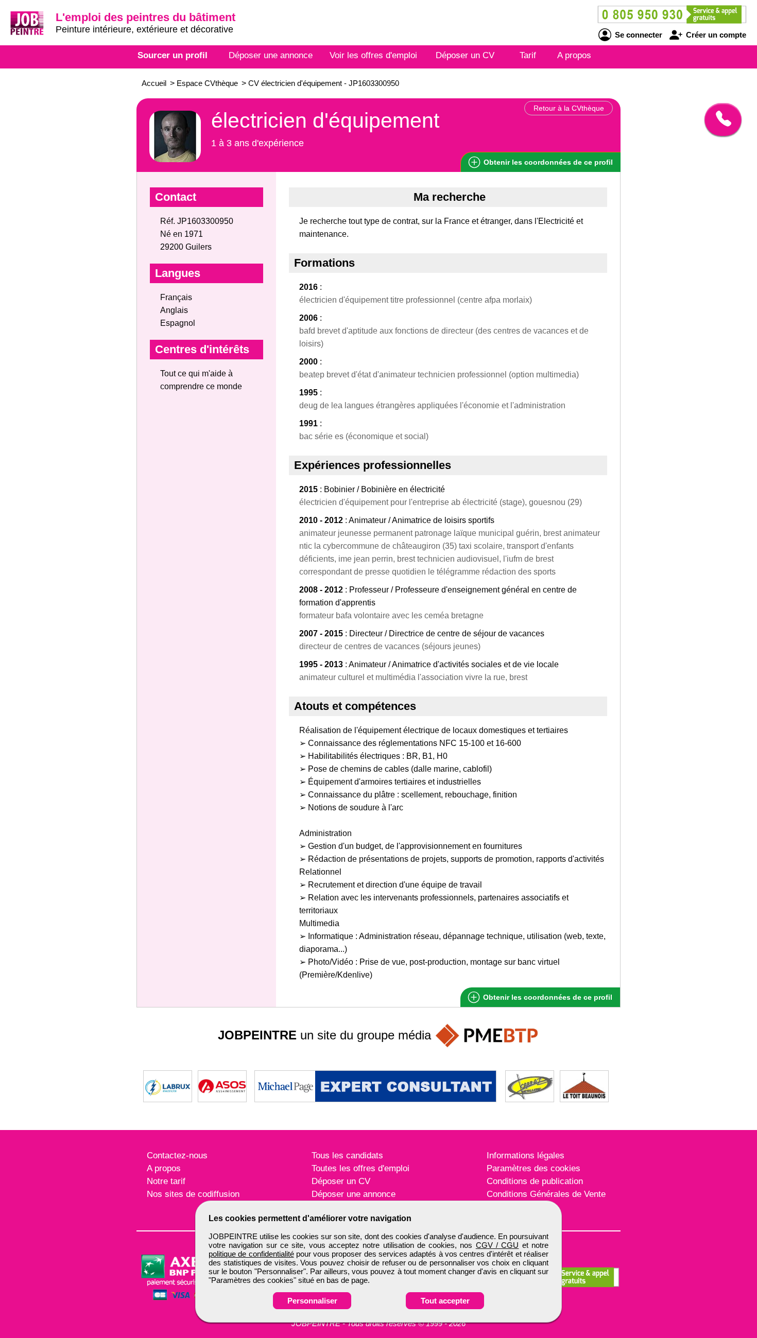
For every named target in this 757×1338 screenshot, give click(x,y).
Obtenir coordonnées (547, 162)
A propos (574, 55)
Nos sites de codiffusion (193, 1194)
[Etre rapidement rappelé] (719, 119)
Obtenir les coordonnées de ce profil (546, 997)
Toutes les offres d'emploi (360, 1168)
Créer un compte (715, 34)
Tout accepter (445, 1300)
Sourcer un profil (172, 55)
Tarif (528, 55)
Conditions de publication (535, 1181)
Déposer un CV (465, 55)
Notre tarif (166, 1181)
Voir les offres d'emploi (373, 55)
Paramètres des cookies (533, 1168)
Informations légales (525, 1155)
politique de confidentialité (251, 1253)
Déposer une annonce (271, 55)
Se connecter (637, 34)
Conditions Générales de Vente (546, 1194)
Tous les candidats (347, 1155)
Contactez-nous (177, 1155)
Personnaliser (312, 1300)
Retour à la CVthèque (569, 108)
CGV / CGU (497, 1245)
